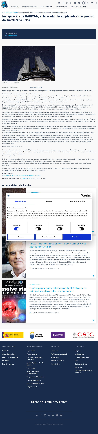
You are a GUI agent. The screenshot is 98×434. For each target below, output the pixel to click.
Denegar (21, 237)
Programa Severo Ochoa (35, 383)
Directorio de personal (10, 357)
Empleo (77, 351)
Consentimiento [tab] (20, 201)
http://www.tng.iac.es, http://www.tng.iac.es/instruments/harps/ (21, 175)
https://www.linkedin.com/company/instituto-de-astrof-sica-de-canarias (71, 3)
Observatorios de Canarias (29, 7)
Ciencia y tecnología (46, 7)
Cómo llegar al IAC (8, 354)
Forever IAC (31, 368)
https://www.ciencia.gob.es (13, 335)
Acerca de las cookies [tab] (77, 201)
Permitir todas (77, 237)
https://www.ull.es (58, 335)
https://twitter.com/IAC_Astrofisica (59, 3)
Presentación (14, 7)
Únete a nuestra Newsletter (49, 402)
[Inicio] (4, 4)
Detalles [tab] (49, 201)
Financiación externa (34, 380)
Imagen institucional (82, 357)
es (88, 3)
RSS (76, 361)
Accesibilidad (55, 364)
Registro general (8, 364)
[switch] (38, 228)
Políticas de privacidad (59, 354)
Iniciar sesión (92, 3)
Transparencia (32, 354)
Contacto (5, 351)
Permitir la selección (49, 237)
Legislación (31, 351)
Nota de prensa (11, 35)
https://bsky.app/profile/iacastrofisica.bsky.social (79, 3)
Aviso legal (55, 357)
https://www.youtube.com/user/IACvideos (75, 3)
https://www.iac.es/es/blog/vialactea (83, 3)
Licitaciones (79, 354)
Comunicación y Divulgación (78, 7)
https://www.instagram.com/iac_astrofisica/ (67, 3)
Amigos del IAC (32, 387)
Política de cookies (57, 361)
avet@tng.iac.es (27, 178)
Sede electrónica (81, 364)
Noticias (15, 12)
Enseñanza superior (61, 7)
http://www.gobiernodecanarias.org (37, 335)
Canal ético (79, 367)
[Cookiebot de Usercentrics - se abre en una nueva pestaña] (82, 195)
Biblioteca (5, 361)
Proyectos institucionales (36, 377)
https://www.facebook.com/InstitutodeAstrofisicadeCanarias (63, 3)
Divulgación (9, 12)
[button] (28, 63)
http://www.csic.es (83, 335)
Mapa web (54, 351)
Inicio (3, 12)
